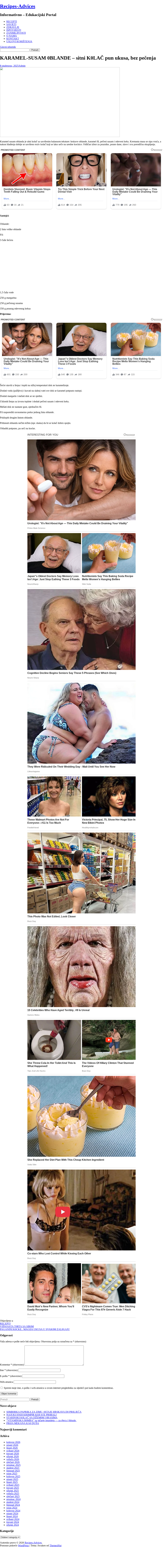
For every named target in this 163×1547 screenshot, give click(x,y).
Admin (21, 65)
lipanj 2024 (12, 1516)
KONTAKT (12, 38)
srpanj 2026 (12, 1445)
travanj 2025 (12, 1487)
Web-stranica (6, 1382)
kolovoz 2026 (13, 1442)
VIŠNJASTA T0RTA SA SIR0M (17, 1326)
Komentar (12, 1364)
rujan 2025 (11, 1473)
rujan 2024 (11, 1507)
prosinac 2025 (13, 1465)
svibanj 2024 (12, 1519)
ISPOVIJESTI (13, 30)
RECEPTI (11, 21)
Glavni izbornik (8, 46)
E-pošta (10, 1376)
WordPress (23, 1545)
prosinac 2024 (13, 1499)
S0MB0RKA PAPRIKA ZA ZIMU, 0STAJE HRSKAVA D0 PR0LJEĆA (44, 1412)
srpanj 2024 (12, 1513)
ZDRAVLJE (12, 27)
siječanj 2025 (13, 1496)
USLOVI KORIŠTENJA (19, 41)
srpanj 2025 (12, 1479)
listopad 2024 (13, 1505)
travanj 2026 (12, 1453)
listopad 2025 (13, 1470)
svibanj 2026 (12, 1450)
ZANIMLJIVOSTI (16, 33)
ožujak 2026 (12, 1456)
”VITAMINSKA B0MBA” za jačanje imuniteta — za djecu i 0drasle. (41, 1420)
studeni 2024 (12, 1502)
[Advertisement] (81, 266)
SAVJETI (11, 24)
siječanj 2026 (13, 1462)
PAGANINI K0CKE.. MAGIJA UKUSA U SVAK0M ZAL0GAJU (35, 1329)
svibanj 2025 (12, 1485)
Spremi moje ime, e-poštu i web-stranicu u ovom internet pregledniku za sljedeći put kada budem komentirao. (58, 1388)
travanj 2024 (12, 1522)
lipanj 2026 (12, 1447)
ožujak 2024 (12, 1525)
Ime (9, 1370)
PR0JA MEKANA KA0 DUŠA (22, 1423)
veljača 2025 (12, 1493)
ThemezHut (55, 1545)
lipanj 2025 (12, 1482)
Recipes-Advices (17, 6)
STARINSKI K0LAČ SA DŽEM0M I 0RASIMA (31, 1417)
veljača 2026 (12, 1459)
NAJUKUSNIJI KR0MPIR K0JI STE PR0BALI (31, 1414)
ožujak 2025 (12, 1490)
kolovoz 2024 (13, 1510)
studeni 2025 (12, 1467)
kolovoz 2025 (13, 1476)
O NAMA (11, 35)
